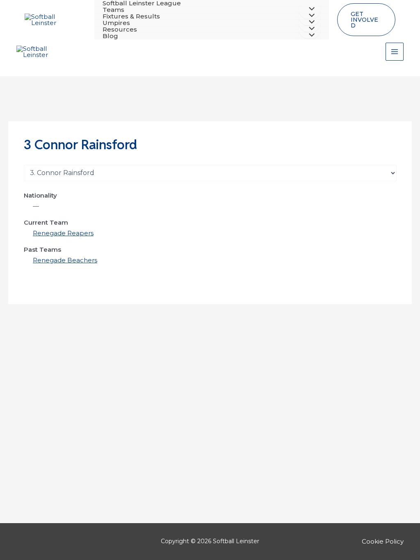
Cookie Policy (383, 541)
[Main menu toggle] (395, 52)
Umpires (116, 23)
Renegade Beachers (65, 260)
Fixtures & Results (131, 16)
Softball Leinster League (142, 3)
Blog (110, 36)
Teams (113, 10)
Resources (120, 29)
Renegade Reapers (63, 233)
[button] (366, 19)
